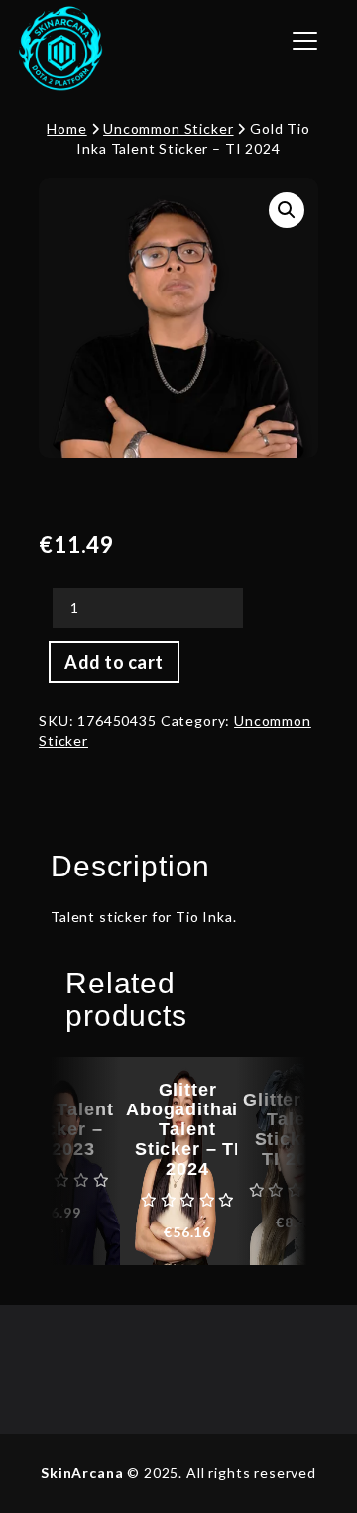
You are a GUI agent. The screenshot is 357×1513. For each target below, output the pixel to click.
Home (66, 128)
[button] (286, 210)
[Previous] (85, 1161)
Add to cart (114, 662)
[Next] (271, 1161)
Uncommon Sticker (168, 128)
